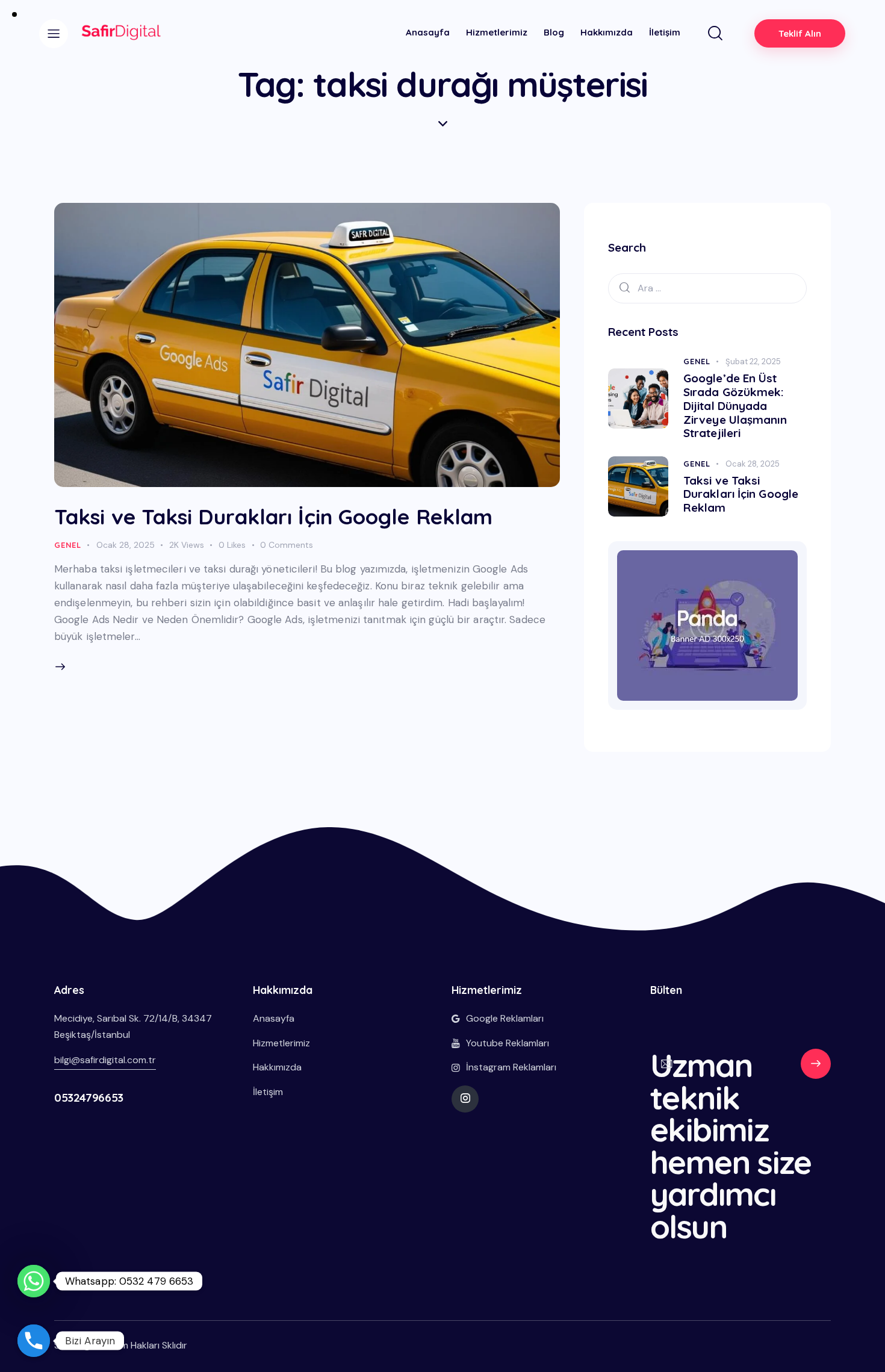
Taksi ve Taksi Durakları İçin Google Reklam (273, 516)
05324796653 (88, 1097)
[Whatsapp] (33, 1281)
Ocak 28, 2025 (125, 544)
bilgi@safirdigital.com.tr (105, 1060)
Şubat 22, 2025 (753, 361)
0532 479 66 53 (816, 1069)
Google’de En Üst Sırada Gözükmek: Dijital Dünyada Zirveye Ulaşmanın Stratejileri (735, 405)
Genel (67, 545)
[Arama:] (707, 287)
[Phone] (33, 1340)
